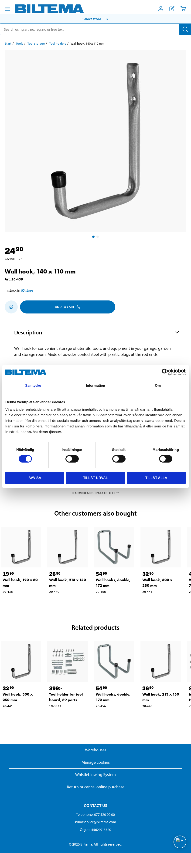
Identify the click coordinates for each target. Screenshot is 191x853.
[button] (95, 18)
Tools (19, 43)
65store (27, 290)
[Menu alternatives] (7, 9)
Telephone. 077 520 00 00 (95, 814)
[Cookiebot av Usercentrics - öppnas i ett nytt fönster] (165, 372)
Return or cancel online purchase (95, 787)
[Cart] (183, 8)
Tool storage (36, 43)
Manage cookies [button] (96, 762)
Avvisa (34, 478)
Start (8, 43)
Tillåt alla (156, 478)
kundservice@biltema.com (95, 822)
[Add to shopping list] (11, 306)
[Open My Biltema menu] (160, 8)
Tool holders (57, 43)
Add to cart (64, 307)
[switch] (72, 459)
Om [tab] (158, 385)
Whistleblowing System (95, 774)
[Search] (185, 29)
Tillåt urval (95, 478)
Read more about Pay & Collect (93, 492)
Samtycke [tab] (33, 385)
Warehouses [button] (95, 750)
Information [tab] (95, 385)
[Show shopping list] (171, 8)
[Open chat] (180, 842)
